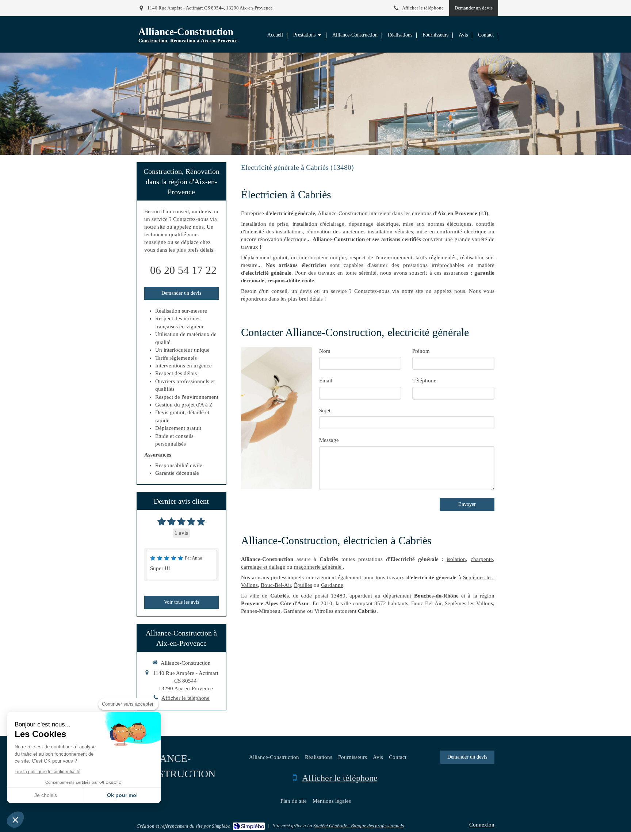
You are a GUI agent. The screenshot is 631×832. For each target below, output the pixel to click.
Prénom (421, 351)
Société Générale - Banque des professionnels (358, 825)
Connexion (481, 825)
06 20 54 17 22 (183, 270)
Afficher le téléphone (423, 8)
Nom (324, 351)
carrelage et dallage (263, 567)
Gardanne (332, 585)
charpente (482, 559)
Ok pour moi (122, 795)
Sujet (324, 410)
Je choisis (45, 795)
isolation (456, 559)
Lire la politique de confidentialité (47, 771)
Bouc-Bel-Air (276, 585)
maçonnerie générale (318, 567)
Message (329, 440)
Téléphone (424, 380)
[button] (15, 819)
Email (325, 380)
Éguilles (303, 585)
